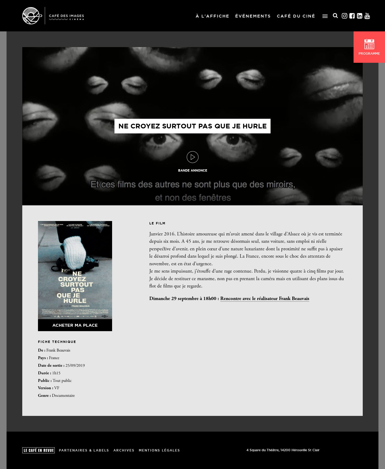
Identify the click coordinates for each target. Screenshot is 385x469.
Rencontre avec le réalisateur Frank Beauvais (264, 298)
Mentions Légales (159, 450)
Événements (253, 16)
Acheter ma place (75, 325)
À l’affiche (212, 16)
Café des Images (53, 15)
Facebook (352, 16)
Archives (124, 450)
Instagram (345, 16)
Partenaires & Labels (84, 450)
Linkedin (360, 16)
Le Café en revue (38, 450)
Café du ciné (296, 16)
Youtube (367, 16)
